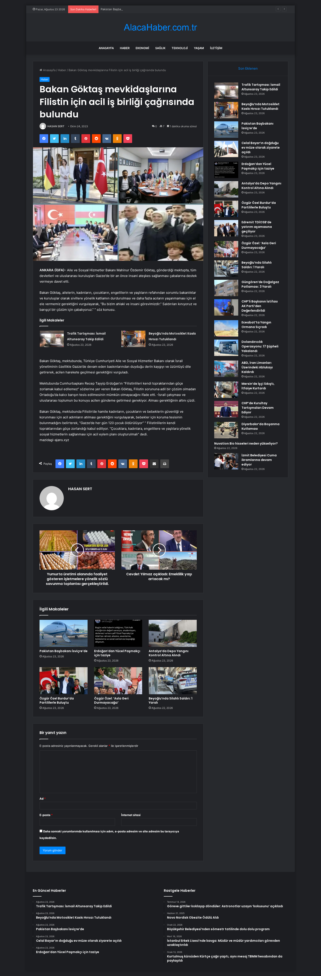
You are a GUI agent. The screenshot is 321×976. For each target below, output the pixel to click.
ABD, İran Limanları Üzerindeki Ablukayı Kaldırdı (257, 367)
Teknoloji (180, 48)
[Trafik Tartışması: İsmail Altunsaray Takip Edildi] (52, 339)
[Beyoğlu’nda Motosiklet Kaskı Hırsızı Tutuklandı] (133, 339)
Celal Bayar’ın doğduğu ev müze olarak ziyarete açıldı (261, 147)
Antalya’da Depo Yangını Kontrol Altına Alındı (168, 653)
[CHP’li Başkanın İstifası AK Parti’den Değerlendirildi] (226, 307)
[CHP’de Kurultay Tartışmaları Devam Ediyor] (226, 409)
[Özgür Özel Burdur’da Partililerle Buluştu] (64, 680)
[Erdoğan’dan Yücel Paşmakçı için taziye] (118, 633)
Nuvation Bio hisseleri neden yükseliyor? (246, 443)
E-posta (46, 815)
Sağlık (160, 48)
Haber (124, 48)
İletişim (216, 48)
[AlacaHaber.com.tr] (160, 27)
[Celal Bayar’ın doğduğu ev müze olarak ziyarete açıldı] (226, 149)
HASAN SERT (55, 126)
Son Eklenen (248, 68)
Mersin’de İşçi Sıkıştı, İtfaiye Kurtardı (258, 385)
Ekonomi (142, 48)
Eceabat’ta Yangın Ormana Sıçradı (256, 324)
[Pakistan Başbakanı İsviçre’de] (64, 633)
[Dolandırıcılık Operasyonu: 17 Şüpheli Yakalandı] (226, 348)
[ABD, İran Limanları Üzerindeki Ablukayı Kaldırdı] (226, 369)
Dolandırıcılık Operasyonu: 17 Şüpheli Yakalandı (260, 346)
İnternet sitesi (131, 815)
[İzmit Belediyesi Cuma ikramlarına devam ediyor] (226, 461)
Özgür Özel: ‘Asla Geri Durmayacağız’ (111, 700)
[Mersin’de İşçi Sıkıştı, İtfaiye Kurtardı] (226, 389)
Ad (43, 798)
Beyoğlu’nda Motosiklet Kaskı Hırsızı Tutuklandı (261, 106)
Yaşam (199, 48)
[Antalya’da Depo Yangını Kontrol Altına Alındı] (173, 633)
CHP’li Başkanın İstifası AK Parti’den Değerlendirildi (260, 306)
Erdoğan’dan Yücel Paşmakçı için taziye (117, 653)
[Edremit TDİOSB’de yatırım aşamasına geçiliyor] (226, 228)
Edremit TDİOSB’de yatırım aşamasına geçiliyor (257, 227)
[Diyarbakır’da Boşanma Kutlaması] (226, 430)
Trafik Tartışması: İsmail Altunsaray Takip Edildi (261, 86)
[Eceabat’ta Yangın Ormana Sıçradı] (226, 328)
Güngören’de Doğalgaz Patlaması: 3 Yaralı (260, 284)
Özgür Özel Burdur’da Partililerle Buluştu (57, 700)
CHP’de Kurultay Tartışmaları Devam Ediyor (258, 407)
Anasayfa (106, 48)
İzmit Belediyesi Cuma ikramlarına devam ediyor (259, 460)
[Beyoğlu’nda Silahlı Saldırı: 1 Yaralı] (173, 680)
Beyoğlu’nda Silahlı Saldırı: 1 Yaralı (170, 700)
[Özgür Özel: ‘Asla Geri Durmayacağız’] (118, 680)
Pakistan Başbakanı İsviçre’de (120, 9)
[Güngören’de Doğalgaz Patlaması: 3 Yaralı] (226, 288)
